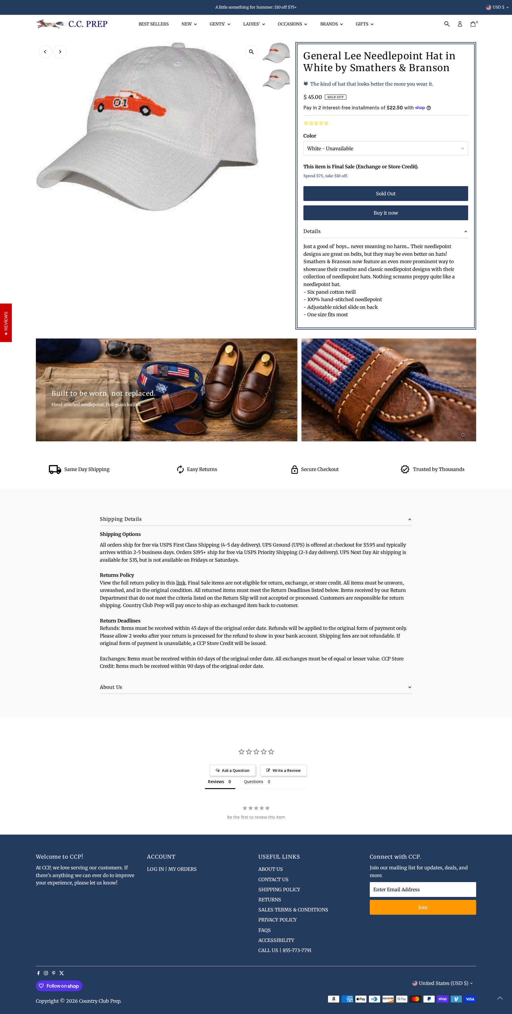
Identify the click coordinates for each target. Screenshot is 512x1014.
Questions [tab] (253, 781)
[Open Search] (447, 24)
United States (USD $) (443, 983)
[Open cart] (473, 24)
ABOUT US (270, 869)
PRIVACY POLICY (277, 920)
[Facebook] (38, 973)
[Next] (60, 51)
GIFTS (362, 24)
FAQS (264, 930)
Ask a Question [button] (235, 770)
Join (423, 907)
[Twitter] (61, 973)
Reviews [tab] (216, 781)
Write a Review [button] (287, 770)
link (180, 583)
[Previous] (45, 51)
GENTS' (218, 24)
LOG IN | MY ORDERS (172, 869)
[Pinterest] (54, 973)
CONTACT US (273, 879)
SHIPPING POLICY (279, 889)
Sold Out (386, 194)
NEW (187, 24)
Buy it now (386, 213)
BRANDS (329, 24)
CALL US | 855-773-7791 (284, 950)
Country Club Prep (99, 1001)
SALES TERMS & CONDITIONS (293, 910)
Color (309, 136)
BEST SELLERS (154, 24)
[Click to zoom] (251, 51)
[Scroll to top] (500, 998)
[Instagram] (45, 973)
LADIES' (252, 24)
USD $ (499, 7)
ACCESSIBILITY (276, 940)
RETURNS (269, 900)
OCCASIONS (290, 24)
